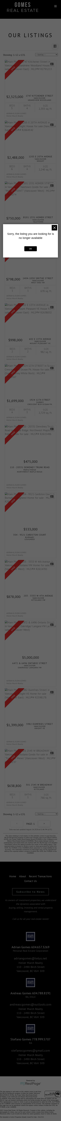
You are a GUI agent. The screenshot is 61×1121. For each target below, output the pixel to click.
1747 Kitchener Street (39, 97)
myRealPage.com (30, 1084)
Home (12, 876)
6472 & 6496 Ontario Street (29, 665)
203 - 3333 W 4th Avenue (38, 597)
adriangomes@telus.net (30, 958)
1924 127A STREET (40, 401)
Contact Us (30, 881)
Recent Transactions (40, 876)
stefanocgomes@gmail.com (30, 1051)
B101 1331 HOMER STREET (38, 219)
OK (30, 248)
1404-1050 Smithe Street (38, 280)
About (22, 876)
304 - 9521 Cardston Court (29, 536)
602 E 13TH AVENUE (40, 341)
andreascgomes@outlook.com (30, 1004)
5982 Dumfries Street (39, 726)
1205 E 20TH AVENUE (40, 158)
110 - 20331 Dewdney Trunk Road (30, 469)
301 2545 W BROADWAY (39, 786)
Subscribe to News (30, 892)
